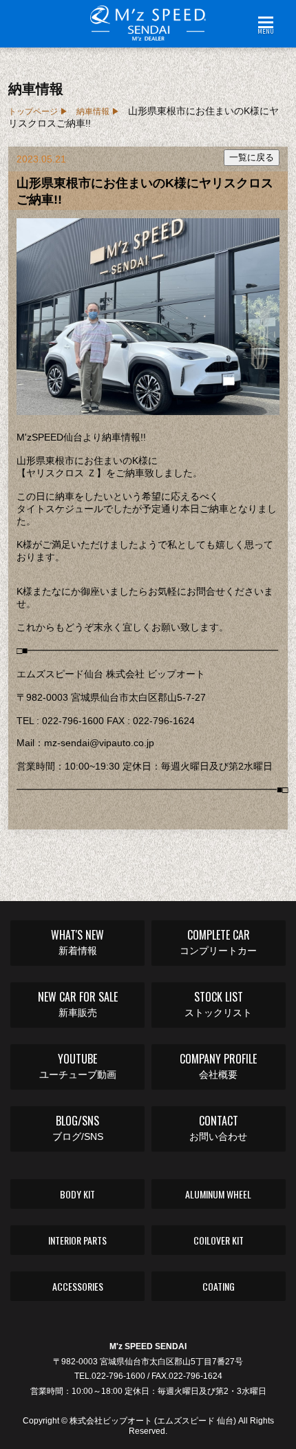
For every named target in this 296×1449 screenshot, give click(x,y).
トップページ (33, 111)
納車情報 (92, 111)
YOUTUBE (77, 1065)
